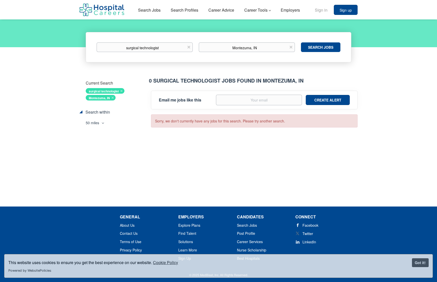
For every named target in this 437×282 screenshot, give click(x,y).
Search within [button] (97, 112)
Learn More (187, 249)
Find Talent (187, 233)
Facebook (310, 225)
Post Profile (246, 233)
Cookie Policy (165, 262)
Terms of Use (130, 241)
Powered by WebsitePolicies (29, 270)
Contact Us (129, 233)
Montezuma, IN (99, 98)
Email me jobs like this (180, 100)
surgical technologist (104, 91)
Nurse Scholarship (251, 249)
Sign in (321, 10)
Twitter (307, 233)
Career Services (250, 241)
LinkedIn (309, 241)
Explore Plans (189, 225)
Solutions (185, 241)
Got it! (420, 262)
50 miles (93, 122)
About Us (127, 225)
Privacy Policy (131, 249)
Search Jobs (320, 47)
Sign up (346, 10)
